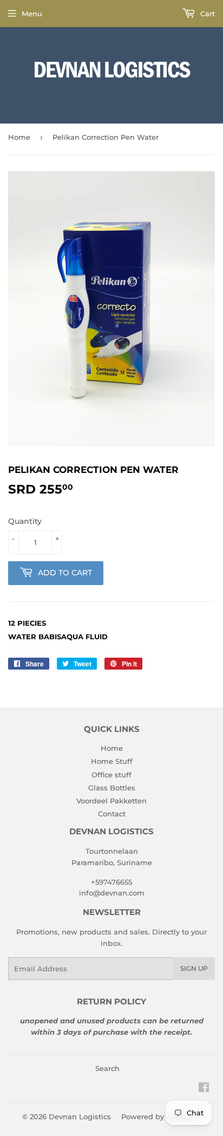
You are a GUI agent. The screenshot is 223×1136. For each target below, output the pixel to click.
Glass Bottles (111, 787)
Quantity (25, 521)
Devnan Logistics (80, 1116)
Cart (206, 13)
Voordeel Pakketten (111, 800)
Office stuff (111, 774)
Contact (112, 813)
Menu (32, 13)
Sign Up (194, 968)
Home (19, 137)
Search (107, 1068)
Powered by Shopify (157, 1116)
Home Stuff (112, 761)
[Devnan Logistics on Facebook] (203, 1089)
